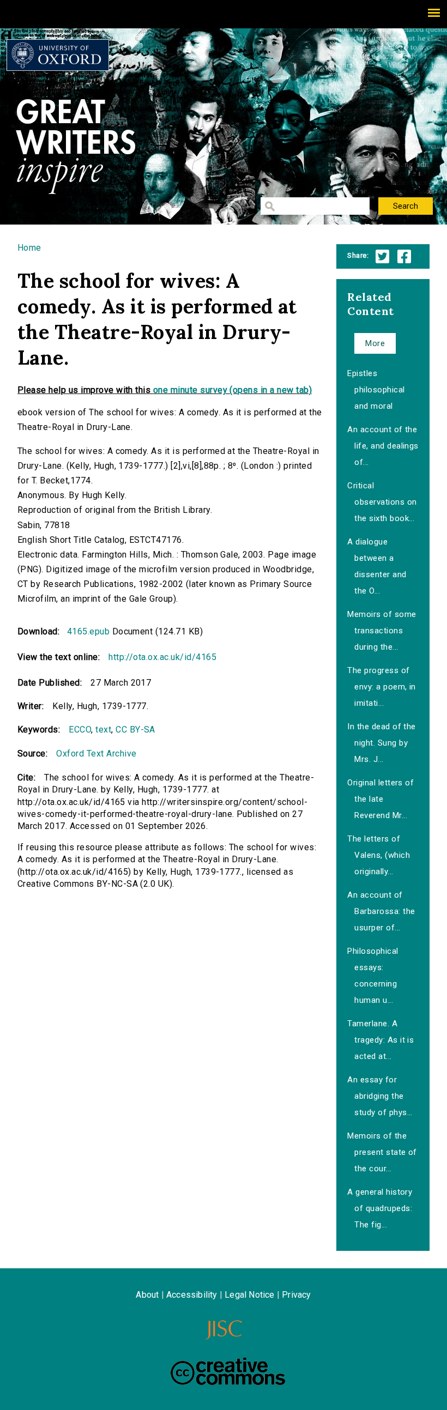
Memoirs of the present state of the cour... (382, 1152)
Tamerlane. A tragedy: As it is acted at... (380, 1040)
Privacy (296, 1295)
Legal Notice (249, 1295)
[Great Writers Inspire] (58, 55)
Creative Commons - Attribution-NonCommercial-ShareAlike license (228, 1371)
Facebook (404, 256)
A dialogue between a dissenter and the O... (376, 566)
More (375, 343)
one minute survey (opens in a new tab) (232, 390)
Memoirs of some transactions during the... (381, 630)
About (147, 1295)
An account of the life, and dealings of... (383, 446)
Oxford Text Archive (96, 753)
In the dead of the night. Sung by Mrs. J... (381, 743)
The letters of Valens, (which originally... (378, 855)
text (103, 729)
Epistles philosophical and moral (375, 389)
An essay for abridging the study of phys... (380, 1096)
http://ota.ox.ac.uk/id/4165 (162, 657)
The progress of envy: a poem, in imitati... (381, 686)
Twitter (382, 256)
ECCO (80, 729)
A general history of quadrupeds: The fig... (379, 1208)
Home (29, 248)
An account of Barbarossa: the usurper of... (381, 911)
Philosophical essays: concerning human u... (372, 975)
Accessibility (192, 1295)
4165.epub (88, 631)
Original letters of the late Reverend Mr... (380, 799)
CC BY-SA (135, 729)
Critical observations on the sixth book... (381, 502)
